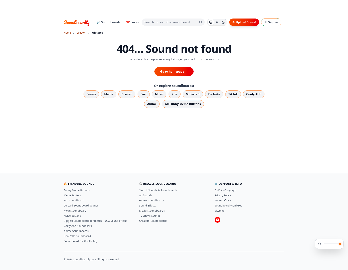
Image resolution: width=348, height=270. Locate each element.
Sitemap (220, 210)
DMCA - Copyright (225, 190)
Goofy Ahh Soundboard (78, 226)
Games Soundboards (152, 200)
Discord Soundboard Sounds (81, 205)
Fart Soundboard (74, 200)
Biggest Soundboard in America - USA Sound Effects (95, 220)
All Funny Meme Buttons (183, 104)
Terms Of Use (223, 200)
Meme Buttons (73, 195)
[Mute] (319, 243)
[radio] (211, 22)
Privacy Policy (223, 195)
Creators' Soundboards (153, 220)
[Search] (201, 22)
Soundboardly (77, 22)
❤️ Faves (132, 22)
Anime (152, 104)
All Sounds (145, 195)
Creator (81, 32)
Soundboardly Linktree (228, 205)
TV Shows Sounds (149, 215)
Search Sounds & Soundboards (158, 190)
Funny (91, 94)
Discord (126, 94)
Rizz (174, 94)
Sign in (273, 22)
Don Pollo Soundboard (77, 236)
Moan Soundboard (75, 210)
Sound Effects (147, 205)
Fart (144, 94)
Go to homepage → (174, 71)
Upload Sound (246, 22)
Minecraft (193, 94)
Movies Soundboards (152, 210)
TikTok (233, 94)
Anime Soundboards (76, 231)
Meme (108, 94)
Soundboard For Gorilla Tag (80, 241)
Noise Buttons (72, 215)
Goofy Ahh (253, 94)
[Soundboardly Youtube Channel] (217, 220)
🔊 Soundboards (108, 22)
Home (67, 32)
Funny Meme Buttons (77, 190)
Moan (159, 94)
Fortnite (214, 94)
